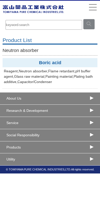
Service (12, 123)
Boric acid (50, 62)
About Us (13, 98)
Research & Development (27, 111)
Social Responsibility (22, 135)
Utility (10, 159)
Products (13, 147)
